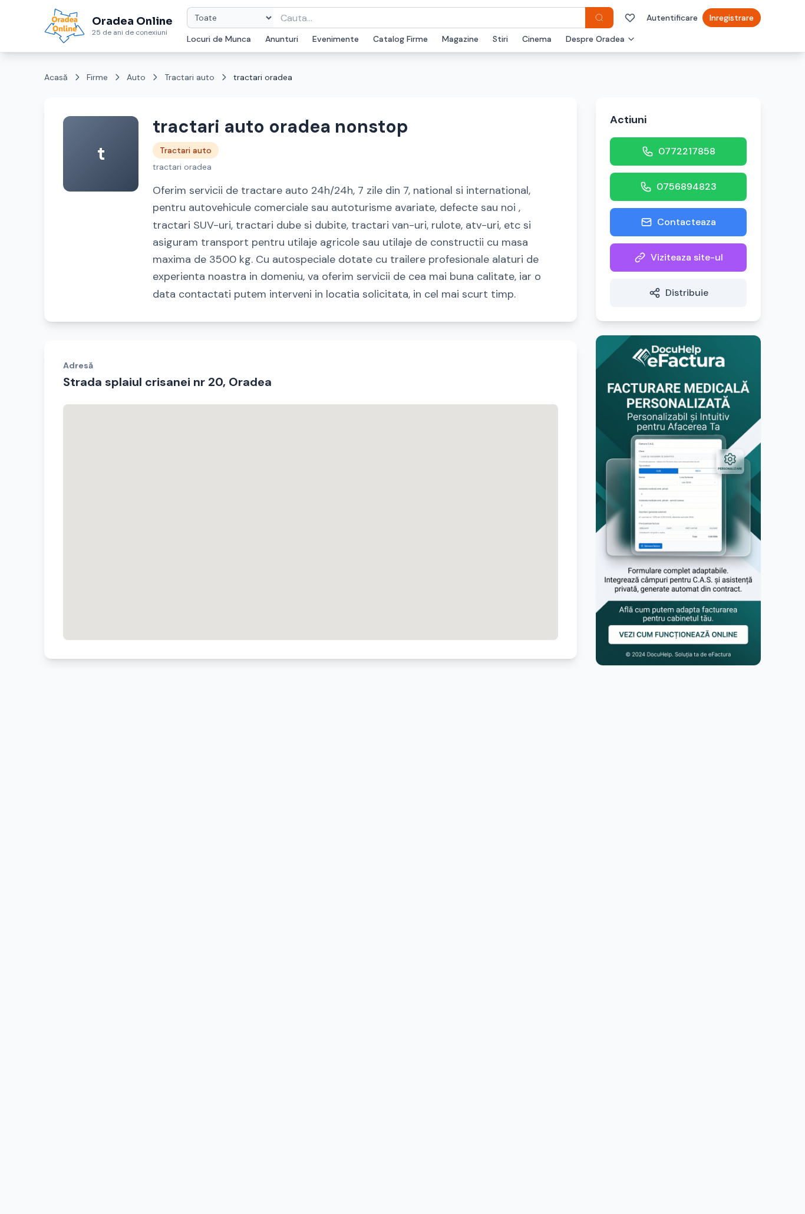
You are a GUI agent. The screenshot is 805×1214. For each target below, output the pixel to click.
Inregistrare (732, 17)
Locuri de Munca (219, 39)
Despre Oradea (595, 39)
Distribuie (686, 292)
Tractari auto (189, 77)
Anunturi (281, 39)
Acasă (56, 77)
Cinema (537, 39)
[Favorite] (630, 17)
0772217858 (686, 151)
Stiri (500, 39)
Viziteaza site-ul (687, 257)
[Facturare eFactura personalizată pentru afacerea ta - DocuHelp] (678, 500)
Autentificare (672, 17)
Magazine (460, 39)
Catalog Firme (400, 39)
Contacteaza (686, 222)
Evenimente (335, 39)
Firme (97, 77)
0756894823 (686, 186)
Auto (136, 77)
